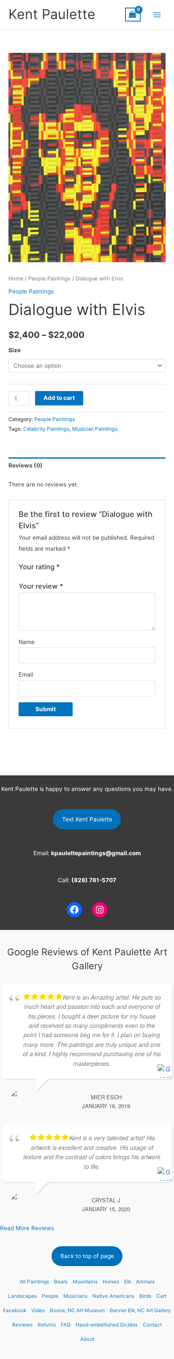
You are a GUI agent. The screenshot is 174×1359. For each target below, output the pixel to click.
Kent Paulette (51, 14)
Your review (41, 586)
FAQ (66, 1325)
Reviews (22, 1325)
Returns (47, 1325)
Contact (152, 1325)
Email (26, 674)
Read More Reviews (27, 1228)
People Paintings (49, 278)
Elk (127, 1282)
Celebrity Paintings (46, 429)
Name (27, 642)
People (50, 1296)
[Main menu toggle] (157, 14)
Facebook (14, 1310)
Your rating (39, 567)
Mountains (85, 1282)
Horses (111, 1282)
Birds (145, 1296)
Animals (145, 1282)
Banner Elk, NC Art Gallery (140, 1310)
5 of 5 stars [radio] (101, 567)
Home (15, 278)
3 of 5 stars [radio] (84, 567)
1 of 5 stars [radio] (66, 567)
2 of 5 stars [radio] (75, 567)
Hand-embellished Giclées (107, 1325)
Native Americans (113, 1296)
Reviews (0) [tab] (25, 465)
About (87, 1339)
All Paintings (34, 1282)
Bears (61, 1282)
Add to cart (59, 397)
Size (14, 350)
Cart (161, 1296)
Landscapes (22, 1296)
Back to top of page (87, 1256)
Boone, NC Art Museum (77, 1310)
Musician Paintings (94, 429)
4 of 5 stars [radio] (92, 567)
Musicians (75, 1296)
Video (38, 1310)
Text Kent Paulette (87, 819)
